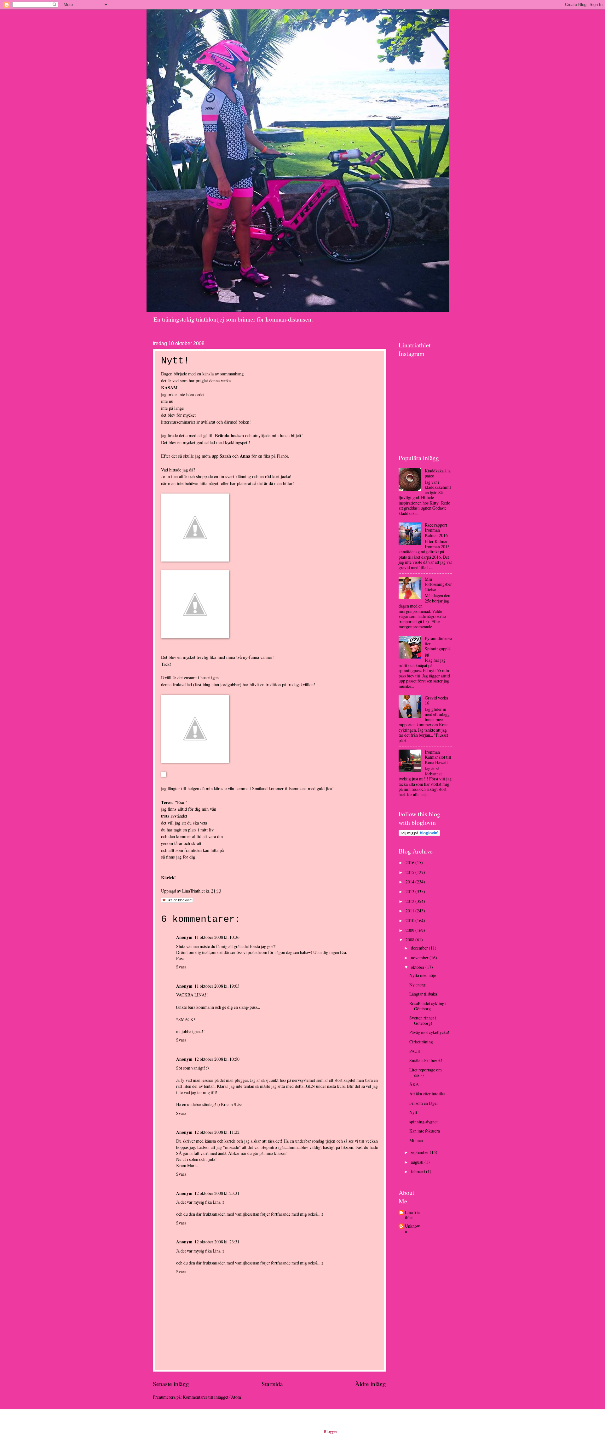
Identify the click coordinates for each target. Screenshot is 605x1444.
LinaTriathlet (412, 1215)
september (420, 1152)
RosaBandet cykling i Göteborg (428, 1006)
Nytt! (414, 1112)
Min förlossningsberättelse (438, 584)
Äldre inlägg (370, 1384)
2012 (410, 901)
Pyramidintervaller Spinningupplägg (438, 646)
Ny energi (418, 985)
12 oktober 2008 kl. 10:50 (216, 1059)
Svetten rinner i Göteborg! (422, 1020)
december (420, 948)
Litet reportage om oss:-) (425, 1072)
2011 (410, 911)
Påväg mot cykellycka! (429, 1032)
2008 (410, 940)
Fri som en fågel (423, 1103)
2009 (410, 930)
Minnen (416, 1140)
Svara (181, 967)
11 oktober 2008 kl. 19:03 (216, 986)
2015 (410, 872)
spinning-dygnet (423, 1122)
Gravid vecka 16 (436, 700)
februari (418, 1171)
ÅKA (414, 1084)
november (420, 958)
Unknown (412, 1229)
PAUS (414, 1051)
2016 (410, 862)
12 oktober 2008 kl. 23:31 (216, 1193)
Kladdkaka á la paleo (438, 473)
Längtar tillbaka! (424, 994)
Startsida (272, 1384)
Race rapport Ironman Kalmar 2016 (436, 530)
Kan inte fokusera (424, 1131)
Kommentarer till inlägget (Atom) (213, 1397)
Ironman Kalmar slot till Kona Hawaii (438, 757)
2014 (410, 882)
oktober (418, 967)
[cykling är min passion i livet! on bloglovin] (419, 834)
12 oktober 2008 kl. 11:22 (216, 1132)
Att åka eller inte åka (427, 1094)
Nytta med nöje (422, 975)
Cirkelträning (421, 1042)
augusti (417, 1162)
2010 (410, 920)
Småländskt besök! (425, 1060)
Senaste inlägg (171, 1384)
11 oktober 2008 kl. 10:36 (216, 937)
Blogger (330, 1431)
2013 (410, 891)
